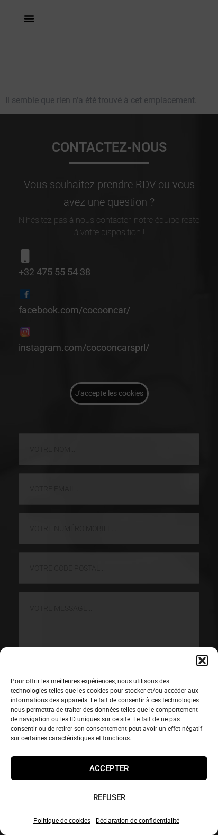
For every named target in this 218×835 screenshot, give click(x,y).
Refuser (109, 797)
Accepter (109, 768)
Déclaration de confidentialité (137, 820)
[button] (202, 660)
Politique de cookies (61, 820)
